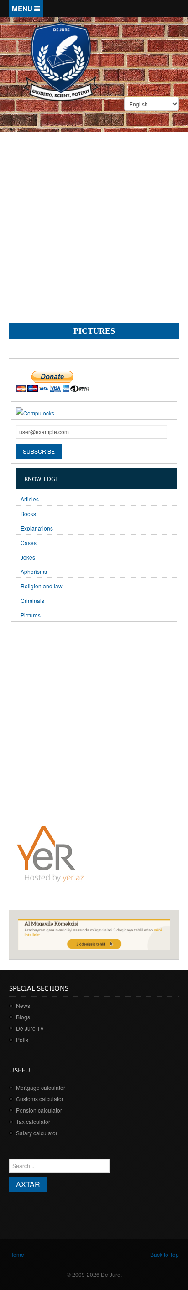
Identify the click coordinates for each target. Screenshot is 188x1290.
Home (16, 1254)
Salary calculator (36, 1133)
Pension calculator (39, 1110)
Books (28, 513)
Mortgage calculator (40, 1087)
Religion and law (42, 586)
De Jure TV (30, 1028)
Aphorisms (34, 571)
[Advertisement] (94, 218)
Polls (22, 1039)
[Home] (60, 61)
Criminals (32, 600)
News (23, 1005)
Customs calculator (39, 1099)
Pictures (31, 615)
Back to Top (164, 1254)
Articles (30, 499)
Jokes (28, 557)
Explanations (37, 528)
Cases (29, 542)
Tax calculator (33, 1121)
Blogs (23, 1017)
